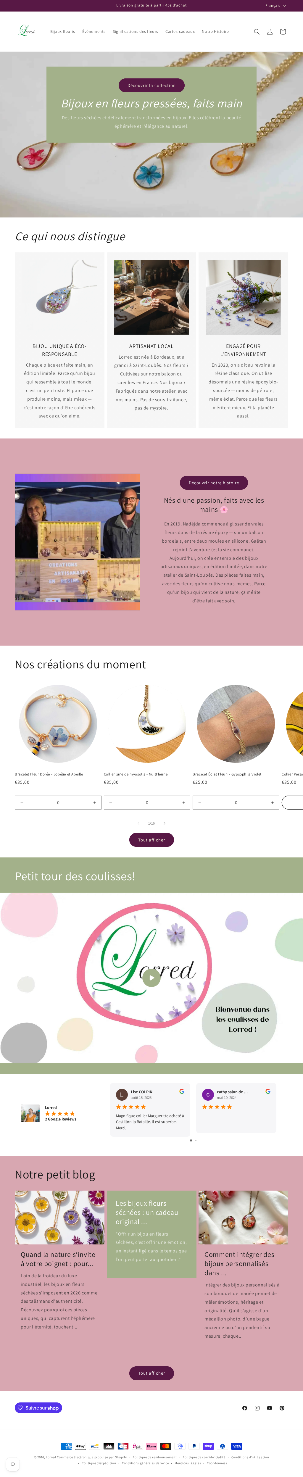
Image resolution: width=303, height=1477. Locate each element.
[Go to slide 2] (195, 1140)
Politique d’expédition (99, 1463)
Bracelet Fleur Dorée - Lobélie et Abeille (49, 774)
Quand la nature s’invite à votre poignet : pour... (58, 1259)
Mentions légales (188, 1463)
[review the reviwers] (181, 1092)
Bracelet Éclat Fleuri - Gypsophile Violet (227, 774)
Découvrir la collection (152, 85)
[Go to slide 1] (191, 1140)
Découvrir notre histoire (214, 483)
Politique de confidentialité (204, 1457)
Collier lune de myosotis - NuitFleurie (136, 774)
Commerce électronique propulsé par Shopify (92, 1457)
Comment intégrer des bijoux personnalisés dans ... (239, 1263)
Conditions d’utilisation (250, 1457)
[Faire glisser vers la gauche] (138, 823)
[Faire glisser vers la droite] (164, 823)
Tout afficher (151, 840)
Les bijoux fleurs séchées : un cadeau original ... (147, 1212)
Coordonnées (217, 1463)
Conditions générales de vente (145, 1463)
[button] (256, 31)
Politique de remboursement (155, 1457)
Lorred (51, 1457)
